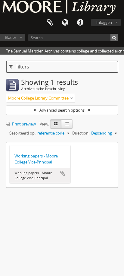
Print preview (23, 124)
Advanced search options (62, 110)
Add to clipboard (63, 173)
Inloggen (104, 22)
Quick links (80, 22)
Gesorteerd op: (22, 133)
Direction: (80, 133)
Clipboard (49, 22)
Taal (65, 22)
